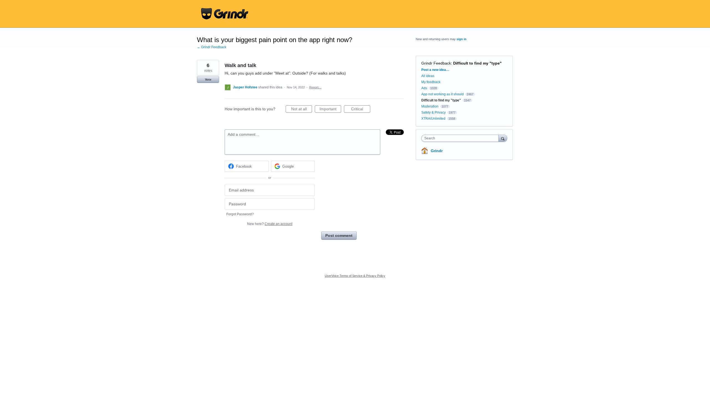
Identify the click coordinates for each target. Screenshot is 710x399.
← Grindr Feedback (211, 47)
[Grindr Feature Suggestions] (224, 14)
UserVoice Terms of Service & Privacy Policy (355, 275)
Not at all (301, 110)
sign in (461, 39)
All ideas (427, 76)
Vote (208, 79)
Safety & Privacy (434, 112)
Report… (315, 87)
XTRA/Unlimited (433, 119)
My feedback (430, 82)
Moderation (430, 106)
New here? (269, 224)
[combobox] (461, 138)
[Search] (502, 138)
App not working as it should (442, 94)
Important (330, 110)
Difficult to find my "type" (477, 63)
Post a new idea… (435, 70)
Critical (360, 110)
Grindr (437, 151)
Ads (424, 88)
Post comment (339, 235)
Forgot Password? (240, 214)
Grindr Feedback (436, 63)
